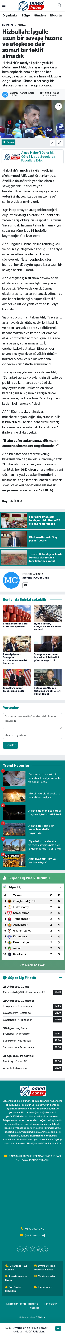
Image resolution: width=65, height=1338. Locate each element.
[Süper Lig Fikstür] (60, 977)
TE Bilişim (41, 1317)
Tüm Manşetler (46, 1276)
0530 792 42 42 (34, 1228)
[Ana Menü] (4, 5)
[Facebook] (20, 1249)
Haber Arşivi (45, 1287)
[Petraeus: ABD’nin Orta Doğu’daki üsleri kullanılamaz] (48, 677)
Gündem (40, 15)
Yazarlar (34, 1307)
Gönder (10, 745)
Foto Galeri (51, 1303)
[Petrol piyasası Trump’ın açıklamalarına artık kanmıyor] (17, 643)
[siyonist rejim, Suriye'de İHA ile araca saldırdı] (48, 613)
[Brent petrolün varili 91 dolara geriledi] (17, 613)
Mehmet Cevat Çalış (36, 577)
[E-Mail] (25, 585)
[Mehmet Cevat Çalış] (11, 580)
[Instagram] (32, 1249)
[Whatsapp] (39, 1249)
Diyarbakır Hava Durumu (16, 1268)
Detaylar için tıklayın (32, 965)
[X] (26, 1249)
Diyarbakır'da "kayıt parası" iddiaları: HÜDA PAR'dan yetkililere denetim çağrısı (30, 1332)
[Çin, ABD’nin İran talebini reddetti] (17, 677)
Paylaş (10, 142)
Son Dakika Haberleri (13, 1289)
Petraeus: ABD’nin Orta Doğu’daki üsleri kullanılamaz (47, 691)
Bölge (26, 15)
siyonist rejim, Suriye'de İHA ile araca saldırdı (48, 627)
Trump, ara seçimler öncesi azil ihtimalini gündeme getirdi (46, 657)
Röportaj (56, 15)
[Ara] (59, 5)
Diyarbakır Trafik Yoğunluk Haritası (45, 1268)
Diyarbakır (10, 15)
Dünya (22, 25)
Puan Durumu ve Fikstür (16, 1278)
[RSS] (45, 1249)
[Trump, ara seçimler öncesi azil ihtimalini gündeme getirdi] (48, 643)
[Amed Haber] (31, 5)
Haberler (7, 25)
